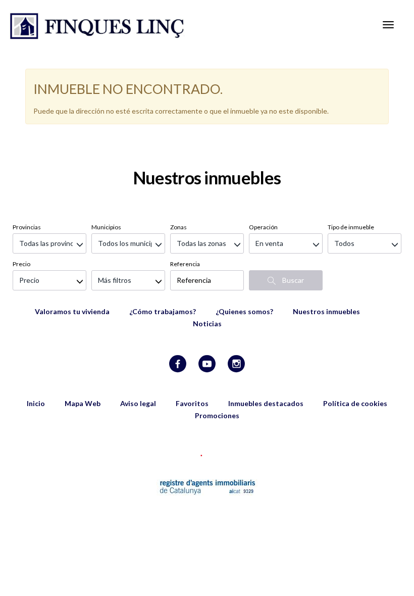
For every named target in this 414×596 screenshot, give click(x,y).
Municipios (106, 227)
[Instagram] (236, 364)
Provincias (27, 227)
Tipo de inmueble (351, 227)
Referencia (185, 264)
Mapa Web (82, 403)
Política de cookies (355, 403)
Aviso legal (138, 403)
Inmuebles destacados (265, 403)
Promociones (217, 415)
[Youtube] (207, 364)
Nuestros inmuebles (326, 311)
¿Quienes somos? (244, 311)
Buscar (292, 280)
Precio (21, 264)
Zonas (178, 227)
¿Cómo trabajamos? (162, 311)
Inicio (36, 403)
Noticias (207, 323)
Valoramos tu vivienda (72, 311)
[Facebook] (177, 364)
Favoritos (192, 403)
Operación (263, 227)
